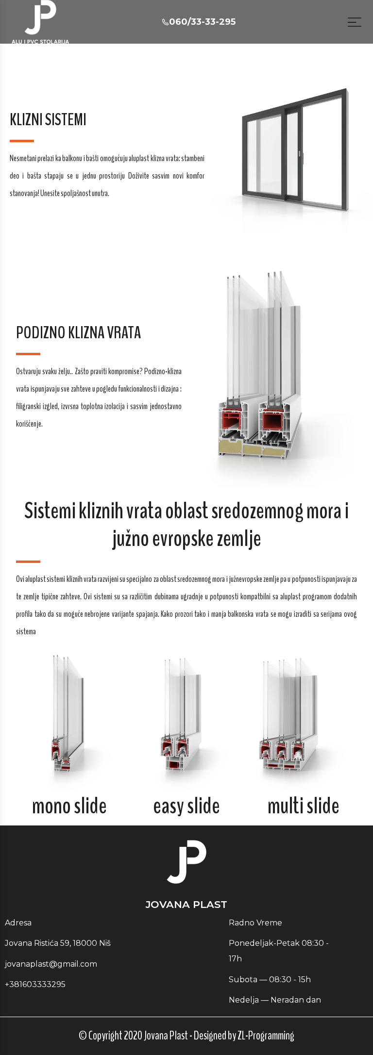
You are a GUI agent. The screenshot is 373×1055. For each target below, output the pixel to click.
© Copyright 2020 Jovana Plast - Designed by (158, 1035)
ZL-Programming (265, 1035)
